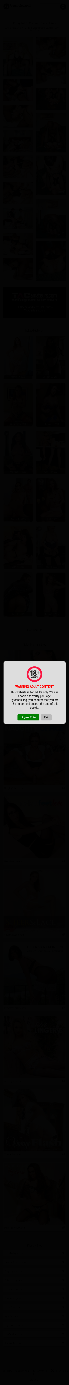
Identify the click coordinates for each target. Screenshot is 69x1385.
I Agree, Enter (28, 717)
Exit (46, 717)
